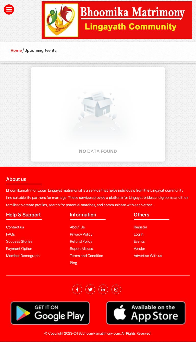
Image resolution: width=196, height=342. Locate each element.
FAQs (10, 234)
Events (139, 241)
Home (16, 50)
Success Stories (19, 241)
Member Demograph (23, 255)
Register (140, 227)
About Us (77, 227)
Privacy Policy (81, 234)
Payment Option (19, 248)
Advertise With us (148, 255)
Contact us (15, 227)
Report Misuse (81, 248)
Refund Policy (81, 241)
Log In (138, 234)
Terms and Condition (86, 255)
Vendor (139, 248)
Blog (73, 263)
